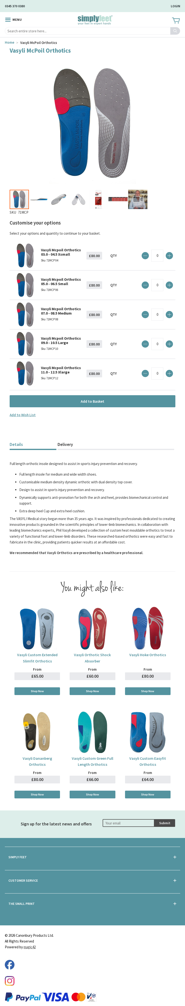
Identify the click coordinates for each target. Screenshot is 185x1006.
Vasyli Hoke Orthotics (147, 654)
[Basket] (175, 21)
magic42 (30, 947)
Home (9, 42)
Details (16, 444)
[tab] (33, 445)
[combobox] (92, 31)
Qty (113, 255)
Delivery (65, 444)
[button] (39, 199)
